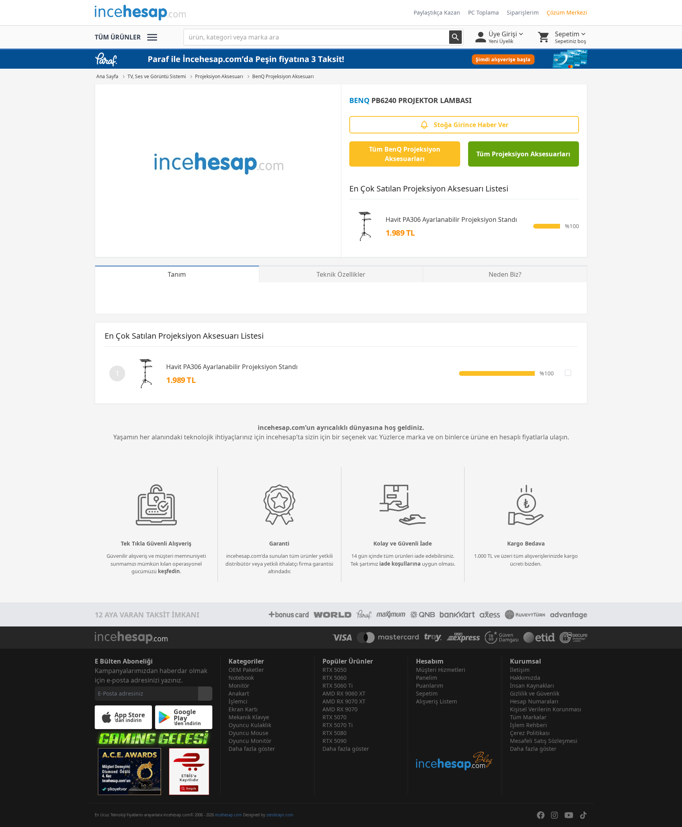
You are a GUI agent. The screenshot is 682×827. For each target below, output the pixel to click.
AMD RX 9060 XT (343, 693)
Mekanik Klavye (249, 717)
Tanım (177, 274)
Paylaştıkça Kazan (437, 12)
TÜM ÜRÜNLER (118, 37)
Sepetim (427, 693)
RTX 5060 (334, 677)
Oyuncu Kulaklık (250, 725)
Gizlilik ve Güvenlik (534, 693)
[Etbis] (189, 771)
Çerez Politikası (530, 733)
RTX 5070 (334, 717)
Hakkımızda (525, 677)
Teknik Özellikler (341, 274)
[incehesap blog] (455, 738)
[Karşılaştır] (568, 372)
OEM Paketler (246, 669)
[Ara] (455, 37)
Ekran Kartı (243, 709)
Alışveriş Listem (436, 701)
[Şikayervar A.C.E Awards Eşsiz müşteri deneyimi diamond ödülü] (129, 771)
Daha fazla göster (252, 748)
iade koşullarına (400, 563)
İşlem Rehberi (528, 725)
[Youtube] (568, 815)
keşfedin (169, 571)
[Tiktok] (583, 815)
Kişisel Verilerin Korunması (545, 709)
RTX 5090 (334, 740)
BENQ (359, 100)
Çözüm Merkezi (567, 12)
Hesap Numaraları (534, 701)
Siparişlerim (523, 12)
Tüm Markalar (528, 717)
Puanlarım (429, 685)
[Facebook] (541, 815)
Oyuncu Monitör (250, 740)
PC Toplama (483, 12)
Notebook (241, 677)
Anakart (239, 693)
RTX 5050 (334, 669)
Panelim (426, 677)
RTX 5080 (334, 733)
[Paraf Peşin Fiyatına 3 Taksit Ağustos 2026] (341, 59)
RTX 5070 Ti (337, 725)
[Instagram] (554, 815)
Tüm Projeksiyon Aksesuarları (523, 154)
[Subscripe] (205, 693)
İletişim (520, 669)
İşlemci (238, 701)
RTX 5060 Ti (337, 685)
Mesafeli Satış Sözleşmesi (543, 740)
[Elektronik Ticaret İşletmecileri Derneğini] (539, 637)
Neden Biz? (505, 274)
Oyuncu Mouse (248, 733)
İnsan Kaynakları (532, 685)
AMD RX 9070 (340, 709)
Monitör (239, 685)
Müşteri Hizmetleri (440, 669)
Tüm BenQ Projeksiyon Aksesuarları (404, 154)
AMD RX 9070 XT (343, 701)
